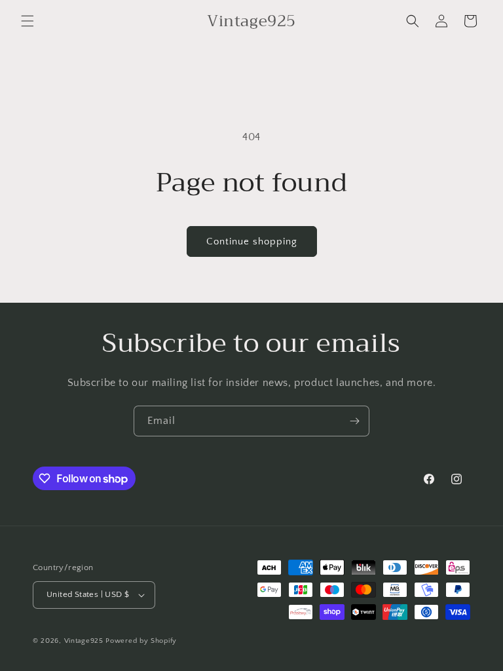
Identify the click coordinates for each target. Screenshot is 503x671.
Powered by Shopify (141, 641)
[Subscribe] (354, 421)
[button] (27, 21)
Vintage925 (83, 641)
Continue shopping (251, 241)
